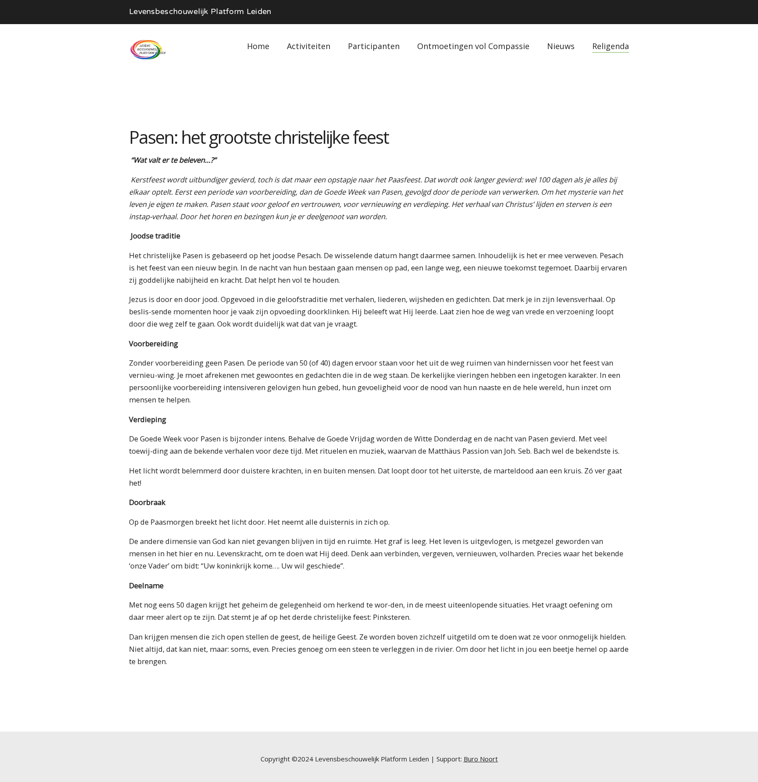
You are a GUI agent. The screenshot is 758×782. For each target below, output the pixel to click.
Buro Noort (481, 758)
